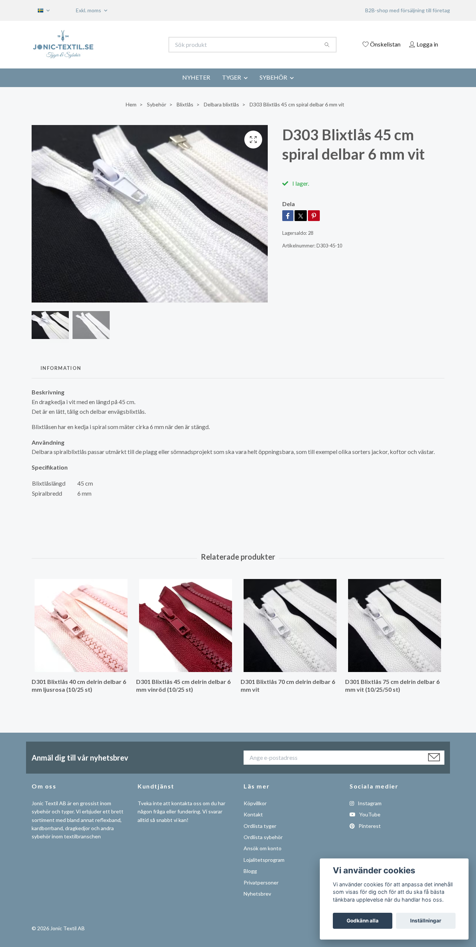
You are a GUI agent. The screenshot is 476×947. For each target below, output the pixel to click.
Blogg (250, 871)
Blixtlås (185, 104)
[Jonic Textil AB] (135, 44)
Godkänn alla (363, 921)
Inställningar (425, 921)
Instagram (369, 803)
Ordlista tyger (260, 826)
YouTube (369, 814)
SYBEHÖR (273, 77)
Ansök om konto (263, 848)
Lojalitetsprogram (264, 860)
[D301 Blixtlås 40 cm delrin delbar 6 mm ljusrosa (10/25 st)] (81, 625)
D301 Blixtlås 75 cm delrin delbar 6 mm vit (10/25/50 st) (392, 685)
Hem (131, 104)
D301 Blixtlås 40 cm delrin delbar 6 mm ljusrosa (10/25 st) (79, 685)
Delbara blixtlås (221, 104)
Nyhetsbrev (257, 893)
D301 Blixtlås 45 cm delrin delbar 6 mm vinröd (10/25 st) (183, 685)
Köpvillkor (255, 803)
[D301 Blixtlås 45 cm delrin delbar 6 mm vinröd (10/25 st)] (185, 625)
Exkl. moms (89, 10)
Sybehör (156, 104)
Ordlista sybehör (263, 837)
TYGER (231, 77)
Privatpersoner (261, 882)
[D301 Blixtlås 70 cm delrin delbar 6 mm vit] (290, 625)
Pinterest (369, 826)
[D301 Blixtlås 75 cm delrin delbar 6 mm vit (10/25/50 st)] (394, 625)
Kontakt (253, 814)
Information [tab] (61, 368)
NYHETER (196, 77)
